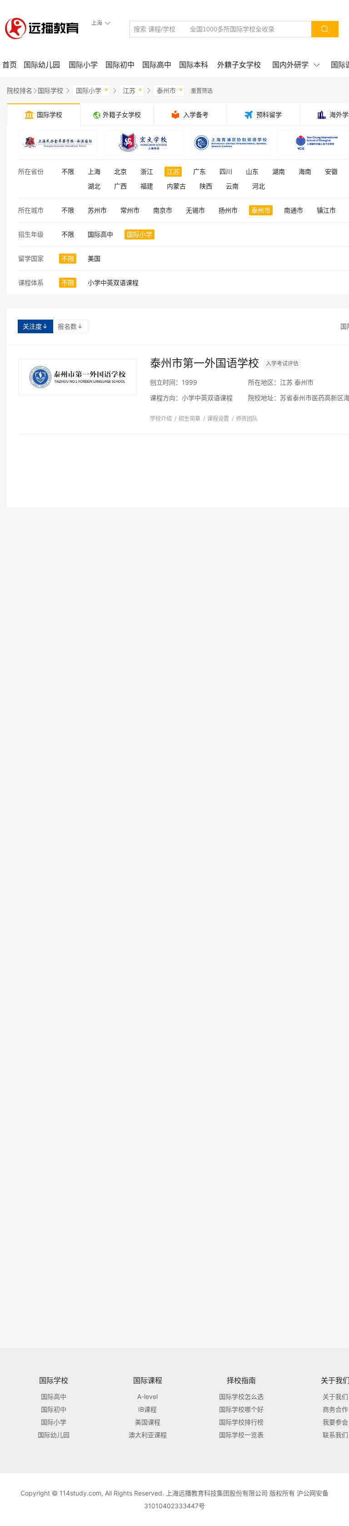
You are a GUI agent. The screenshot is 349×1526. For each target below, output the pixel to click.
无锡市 (195, 210)
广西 (120, 186)
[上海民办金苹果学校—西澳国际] (57, 142)
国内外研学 (295, 64)
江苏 (132, 89)
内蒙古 (176, 186)
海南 (305, 171)
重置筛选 (202, 90)
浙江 (146, 171)
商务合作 (335, 1409)
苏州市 (97, 210)
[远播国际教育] (44, 28)
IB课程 (147, 1409)
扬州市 (228, 210)
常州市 (130, 210)
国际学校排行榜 (241, 1422)
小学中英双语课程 (113, 282)
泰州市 (170, 89)
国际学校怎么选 (241, 1396)
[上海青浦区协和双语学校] (230, 142)
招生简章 (189, 418)
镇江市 (326, 210)
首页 (9, 64)
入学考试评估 (282, 363)
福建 (146, 186)
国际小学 (83, 64)
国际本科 (193, 64)
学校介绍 (161, 418)
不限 (67, 171)
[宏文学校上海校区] (144, 142)
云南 (232, 186)
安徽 (331, 171)
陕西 (205, 186)
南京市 (162, 210)
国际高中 (156, 64)
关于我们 (335, 1396)
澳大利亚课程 (148, 1435)
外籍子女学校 (239, 64)
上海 (94, 171)
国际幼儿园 (42, 64)
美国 (94, 258)
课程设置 (218, 418)
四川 (225, 171)
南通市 (293, 210)
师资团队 (247, 418)
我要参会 (335, 1422)
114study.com (80, 1493)
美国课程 (147, 1422)
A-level (147, 1396)
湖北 (94, 186)
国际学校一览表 (241, 1435)
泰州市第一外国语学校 (204, 363)
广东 (199, 171)
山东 (252, 171)
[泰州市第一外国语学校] (77, 377)
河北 (258, 186)
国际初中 (120, 64)
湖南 (278, 171)
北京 (120, 171)
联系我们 (335, 1435)
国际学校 (50, 90)
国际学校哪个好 (241, 1409)
